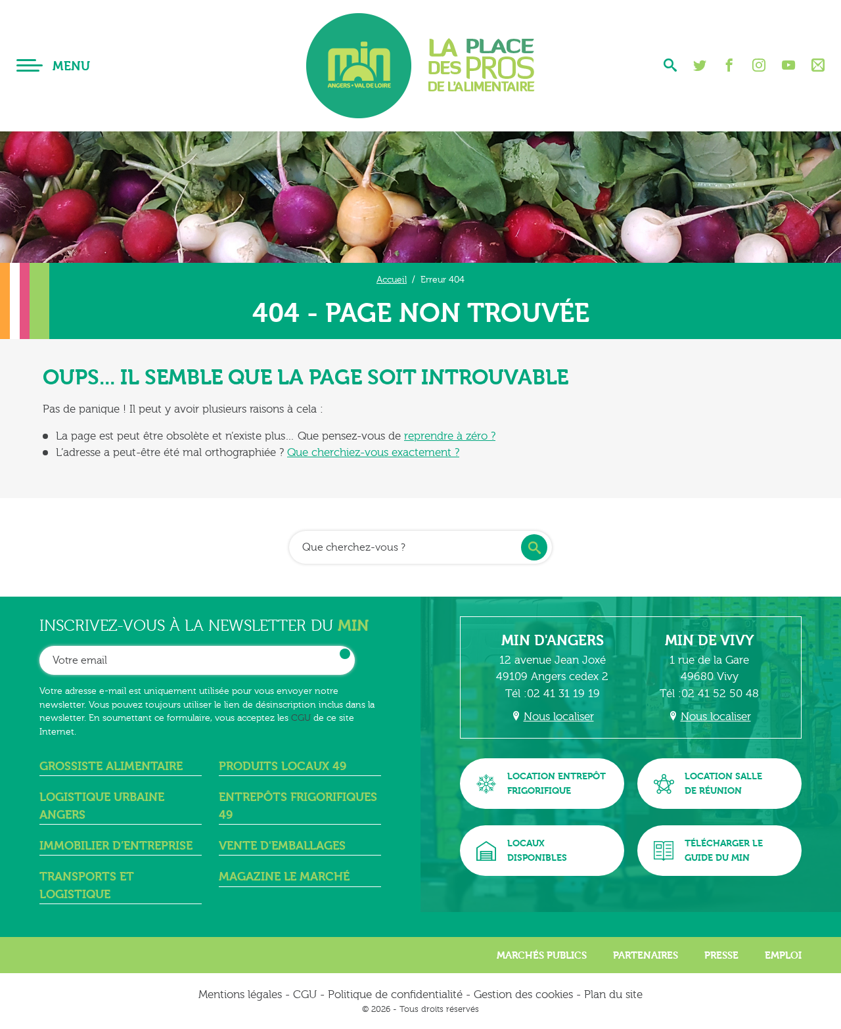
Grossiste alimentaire (111, 766)
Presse (721, 955)
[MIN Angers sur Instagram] (758, 65)
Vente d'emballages (282, 846)
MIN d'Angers (552, 640)
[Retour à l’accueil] (420, 65)
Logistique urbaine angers (101, 805)
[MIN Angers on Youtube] (788, 65)
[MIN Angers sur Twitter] (699, 65)
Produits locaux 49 (282, 766)
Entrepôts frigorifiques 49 (298, 805)
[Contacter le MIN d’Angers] (818, 65)
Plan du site (613, 994)
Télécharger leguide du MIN (724, 850)
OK (345, 654)
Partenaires (645, 955)
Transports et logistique (86, 885)
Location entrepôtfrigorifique (556, 783)
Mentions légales (240, 994)
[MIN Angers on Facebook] (729, 65)
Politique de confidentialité (395, 994)
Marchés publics (542, 955)
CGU (301, 718)
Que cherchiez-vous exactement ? (373, 452)
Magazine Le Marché (284, 877)
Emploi (783, 955)
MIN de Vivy (709, 640)
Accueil (391, 279)
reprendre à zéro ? (449, 436)
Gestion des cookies (523, 994)
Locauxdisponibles (537, 850)
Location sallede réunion (723, 783)
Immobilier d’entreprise (116, 846)
